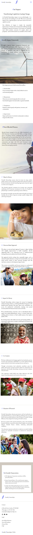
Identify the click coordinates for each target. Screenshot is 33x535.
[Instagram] (2, 514)
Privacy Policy (5, 524)
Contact (3, 504)
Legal (3, 517)
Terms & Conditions (6, 522)
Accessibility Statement (6, 520)
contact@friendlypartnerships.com (9, 511)
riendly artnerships (6, 2)
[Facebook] (4, 514)
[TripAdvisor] (6, 514)
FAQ (3, 526)
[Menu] (31, 2)
